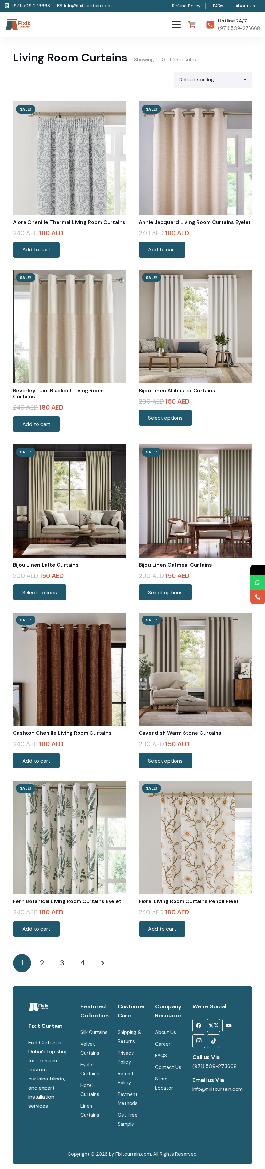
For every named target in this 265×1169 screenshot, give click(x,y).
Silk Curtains (94, 1032)
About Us (165, 1032)
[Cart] (192, 24)
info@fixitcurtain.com (217, 1089)
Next (103, 963)
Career (162, 1044)
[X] (213, 1025)
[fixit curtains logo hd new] (18, 24)
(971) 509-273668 (214, 1066)
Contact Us (169, 1067)
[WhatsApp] (257, 582)
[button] (176, 24)
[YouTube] (228, 1025)
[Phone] (257, 597)
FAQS (161, 1055)
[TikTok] (213, 1041)
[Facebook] (198, 1025)
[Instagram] (198, 1041)
